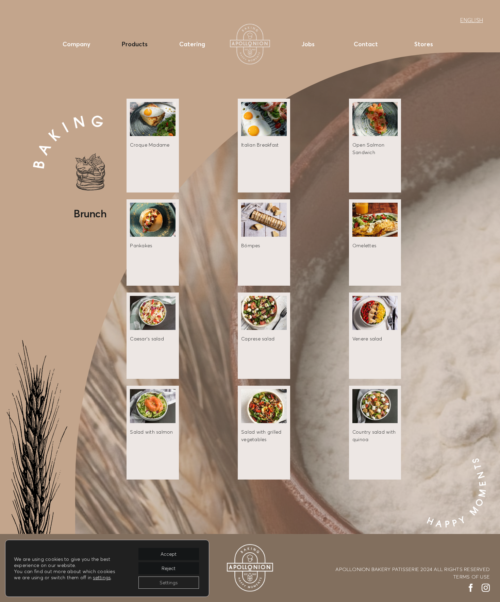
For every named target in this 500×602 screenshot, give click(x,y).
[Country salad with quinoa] (375, 392)
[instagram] (486, 588)
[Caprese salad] (263, 299)
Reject (169, 568)
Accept (169, 554)
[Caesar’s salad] (152, 299)
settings (102, 577)
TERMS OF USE (471, 576)
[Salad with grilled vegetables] (263, 392)
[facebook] (471, 588)
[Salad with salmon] (152, 392)
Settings (169, 582)
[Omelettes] (375, 206)
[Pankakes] (152, 206)
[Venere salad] (375, 299)
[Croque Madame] (152, 105)
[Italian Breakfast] (263, 105)
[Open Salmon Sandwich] (375, 105)
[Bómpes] (263, 206)
